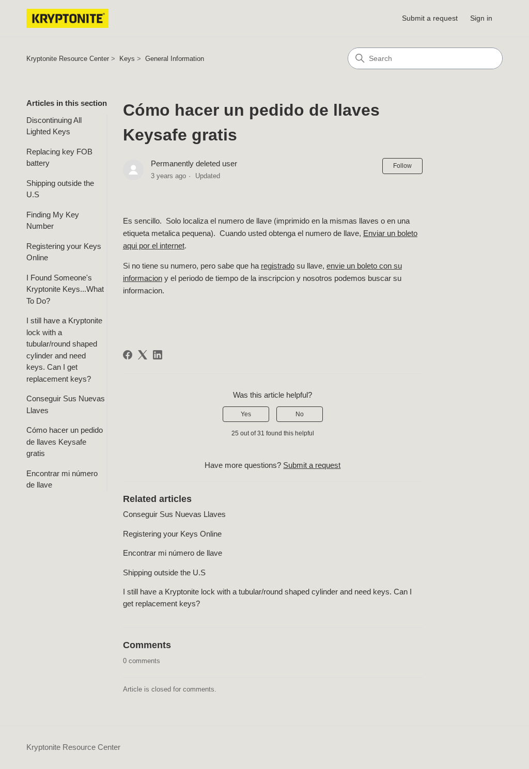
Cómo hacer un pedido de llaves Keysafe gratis (64, 442)
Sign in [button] (481, 18)
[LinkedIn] (157, 354)
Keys (127, 58)
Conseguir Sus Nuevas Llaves (65, 404)
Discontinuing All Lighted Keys (54, 126)
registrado (277, 265)
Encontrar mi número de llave (62, 479)
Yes (246, 414)
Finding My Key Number (52, 220)
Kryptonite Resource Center (67, 58)
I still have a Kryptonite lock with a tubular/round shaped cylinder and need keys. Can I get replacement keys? (64, 349)
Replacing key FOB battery (59, 157)
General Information (174, 58)
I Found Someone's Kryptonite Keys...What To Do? (65, 289)
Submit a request (430, 18)
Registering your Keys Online (63, 252)
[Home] (67, 18)
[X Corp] (142, 354)
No (299, 414)
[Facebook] (127, 354)
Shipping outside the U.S (60, 189)
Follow (402, 165)
